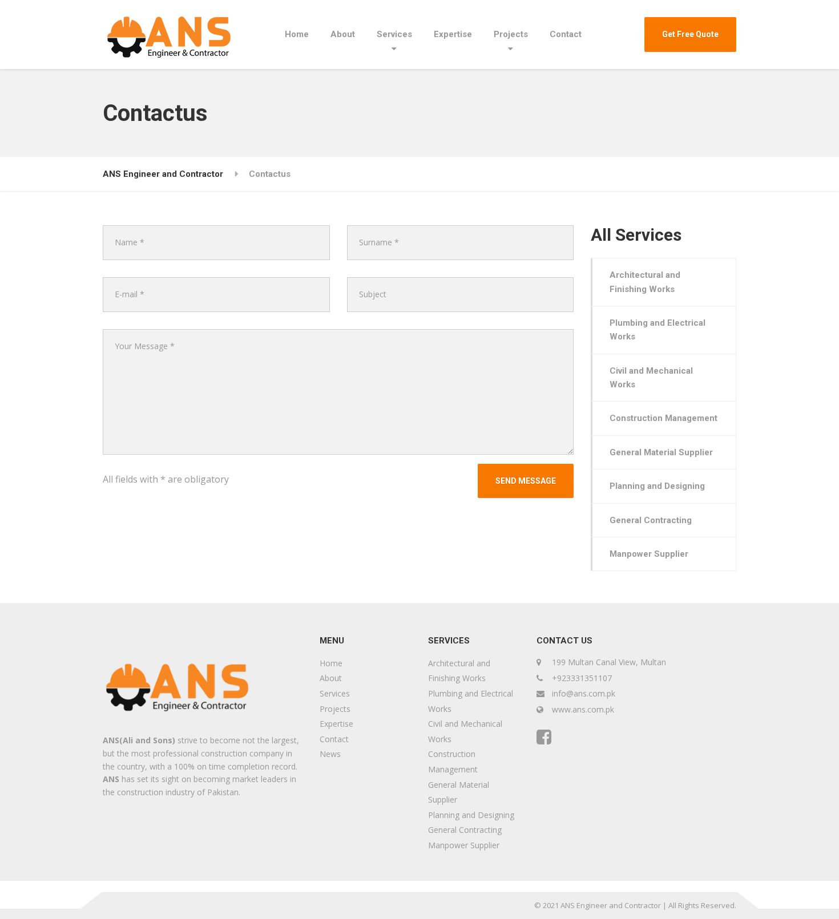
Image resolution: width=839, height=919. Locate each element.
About (342, 34)
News (330, 753)
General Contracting (651, 520)
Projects (511, 34)
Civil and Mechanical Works (651, 378)
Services (394, 34)
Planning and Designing (657, 486)
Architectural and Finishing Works (645, 282)
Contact (566, 34)
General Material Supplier (661, 452)
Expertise (453, 34)
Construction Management (663, 418)
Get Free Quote (690, 34)
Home (297, 34)
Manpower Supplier (649, 554)
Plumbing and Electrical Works (657, 330)
